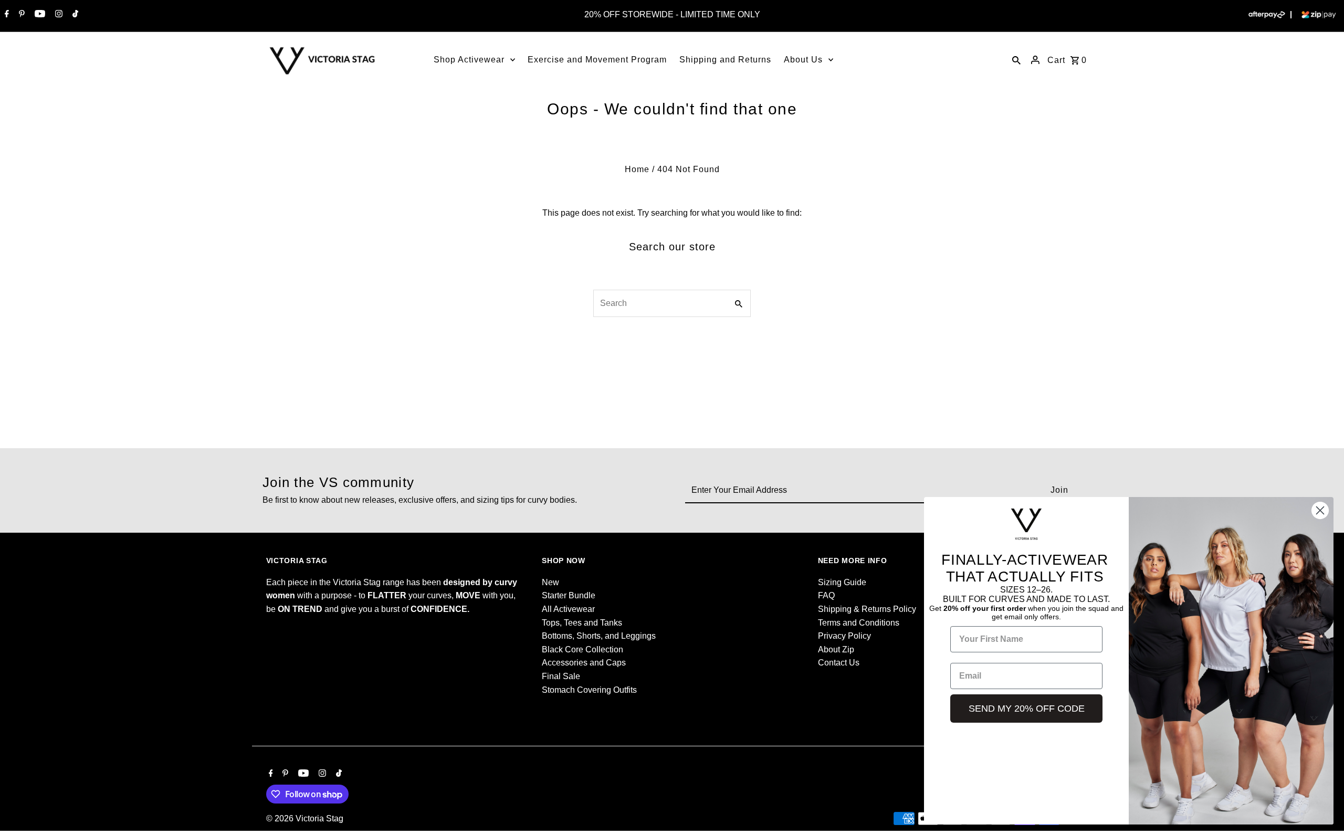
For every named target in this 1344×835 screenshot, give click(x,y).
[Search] (1016, 60)
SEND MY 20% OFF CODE (1027, 708)
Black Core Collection (582, 649)
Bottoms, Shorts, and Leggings (599, 635)
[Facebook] (5, 14)
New (550, 582)
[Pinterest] (20, 14)
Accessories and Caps (584, 662)
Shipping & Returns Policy (867, 609)
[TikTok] (74, 14)
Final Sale (561, 676)
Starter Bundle (568, 595)
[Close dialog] (1320, 510)
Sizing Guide (842, 582)
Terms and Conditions (858, 622)
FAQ (826, 595)
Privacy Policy (844, 635)
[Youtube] (38, 14)
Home (637, 169)
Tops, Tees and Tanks (582, 622)
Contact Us (838, 662)
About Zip (836, 649)
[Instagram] (57, 14)
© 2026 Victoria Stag (304, 818)
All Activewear (568, 609)
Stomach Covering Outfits (589, 689)
